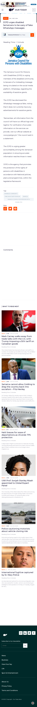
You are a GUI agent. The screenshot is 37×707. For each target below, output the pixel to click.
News (5, 18)
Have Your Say (7, 664)
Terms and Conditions (10, 690)
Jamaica (25, 196)
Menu (2, 10)
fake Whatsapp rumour (12, 196)
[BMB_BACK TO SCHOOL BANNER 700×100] (18, 4)
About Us (5, 682)
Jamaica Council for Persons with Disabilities (19, 200)
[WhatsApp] (5, 208)
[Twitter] (10, 208)
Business (5, 660)
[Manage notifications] (32, 703)
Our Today (18, 10)
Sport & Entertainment (10, 673)
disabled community (10, 193)
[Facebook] (15, 208)
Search (33, 9)
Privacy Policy (7, 686)
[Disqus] (18, 273)
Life (3, 668)
